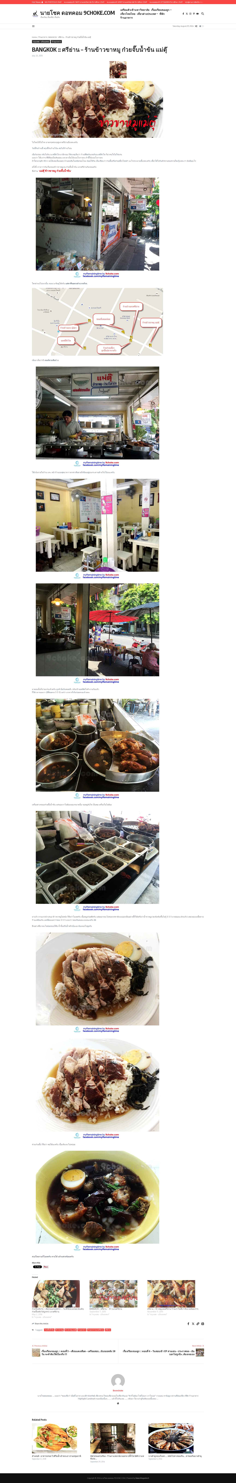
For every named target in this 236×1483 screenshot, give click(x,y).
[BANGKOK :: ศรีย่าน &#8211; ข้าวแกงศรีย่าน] (117, 1294)
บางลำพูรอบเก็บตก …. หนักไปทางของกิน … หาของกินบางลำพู (175, 1456)
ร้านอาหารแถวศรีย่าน (95, 1330)
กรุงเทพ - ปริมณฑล (41, 41)
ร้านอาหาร (126, 17)
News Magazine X (142, 1478)
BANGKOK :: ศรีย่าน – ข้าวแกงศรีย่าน (106, 1309)
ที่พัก (162, 13)
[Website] (118, 1403)
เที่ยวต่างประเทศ (146, 13)
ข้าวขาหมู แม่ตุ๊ (70, 1330)
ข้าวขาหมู (59, 1330)
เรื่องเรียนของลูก (160, 9)
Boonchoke (118, 1390)
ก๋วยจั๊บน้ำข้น (49, 1330)
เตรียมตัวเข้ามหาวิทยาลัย (134, 9)
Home (34, 37)
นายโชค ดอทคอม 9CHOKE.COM (77, 12)
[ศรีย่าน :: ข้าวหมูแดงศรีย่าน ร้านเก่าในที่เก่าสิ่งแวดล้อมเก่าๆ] (174, 1294)
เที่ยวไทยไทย (127, 13)
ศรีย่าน (107, 1330)
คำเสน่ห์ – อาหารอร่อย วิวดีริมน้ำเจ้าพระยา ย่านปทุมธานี (56, 1456)
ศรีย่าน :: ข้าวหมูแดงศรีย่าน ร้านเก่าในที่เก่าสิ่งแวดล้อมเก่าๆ (172, 1309)
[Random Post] (196, 26)
